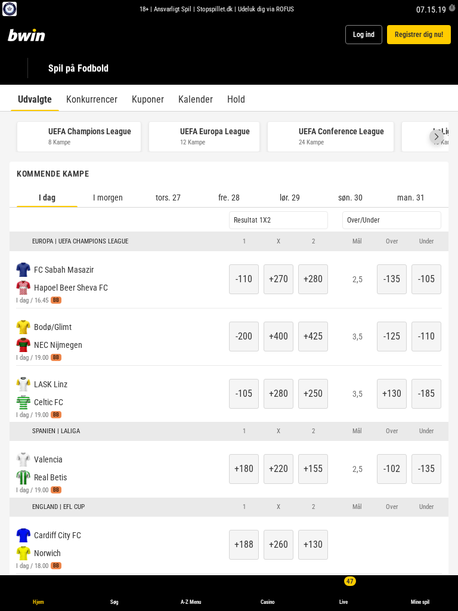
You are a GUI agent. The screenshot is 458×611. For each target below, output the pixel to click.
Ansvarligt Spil (172, 9)
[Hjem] (33, 35)
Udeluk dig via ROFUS (266, 9)
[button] (436, 136)
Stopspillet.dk (215, 9)
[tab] (35, 98)
